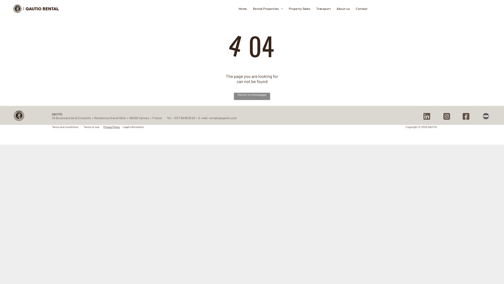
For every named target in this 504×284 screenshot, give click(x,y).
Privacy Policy (111, 127)
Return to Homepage (252, 94)
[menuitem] (243, 8)
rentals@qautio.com (223, 118)
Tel (169, 118)
